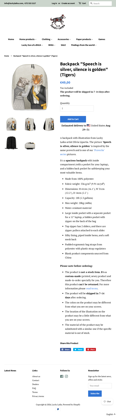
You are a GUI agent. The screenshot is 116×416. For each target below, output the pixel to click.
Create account (68, 3)
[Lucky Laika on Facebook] (61, 377)
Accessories (63, 39)
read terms (92, 288)
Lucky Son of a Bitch (31, 45)
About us (36, 376)
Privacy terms (38, 396)
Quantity (65, 103)
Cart (84, 3)
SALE (63, 45)
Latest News (10, 370)
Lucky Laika (57, 404)
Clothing (46, 39)
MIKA (51, 45)
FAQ (34, 388)
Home (11, 39)
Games (101, 39)
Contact (35, 380)
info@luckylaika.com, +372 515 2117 (20, 3)
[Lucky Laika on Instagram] (66, 377)
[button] (111, 414)
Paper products (84, 39)
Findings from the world (83, 45)
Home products (27, 39)
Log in (54, 3)
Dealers (35, 384)
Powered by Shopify (71, 404)
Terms (35, 392)
